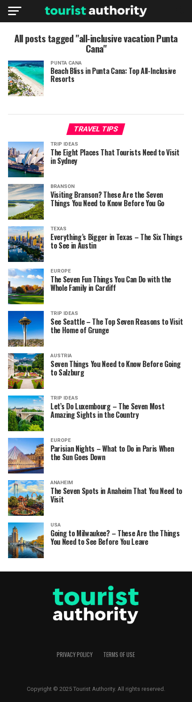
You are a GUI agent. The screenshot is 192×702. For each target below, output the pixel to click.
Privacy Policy (74, 654)
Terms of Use (119, 654)
